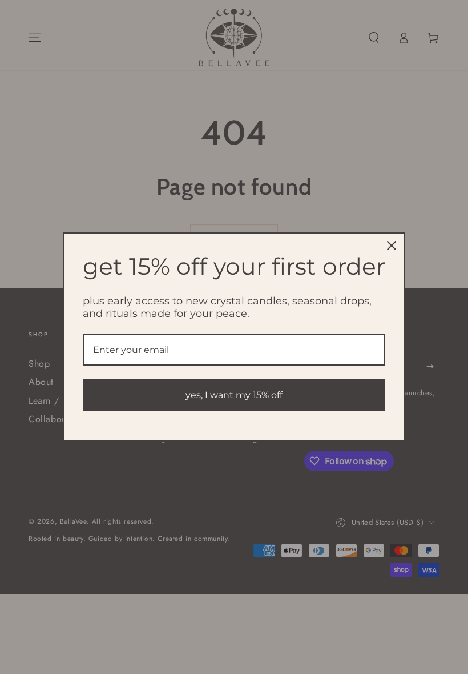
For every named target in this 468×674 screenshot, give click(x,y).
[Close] (391, 245)
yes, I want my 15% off (234, 395)
